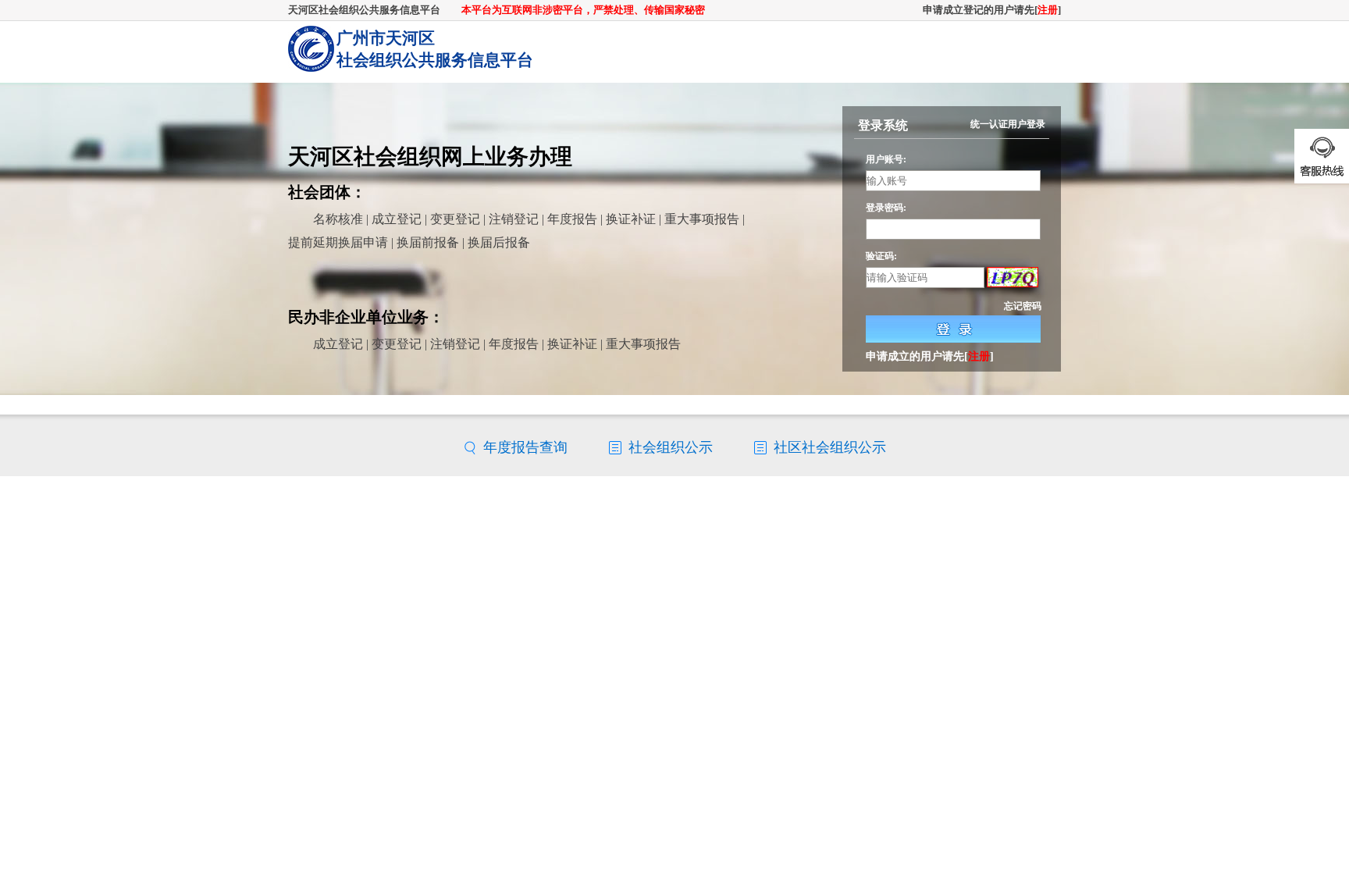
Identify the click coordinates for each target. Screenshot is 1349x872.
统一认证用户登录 (1007, 124)
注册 (1048, 10)
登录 (953, 329)
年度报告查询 (525, 447)
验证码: (881, 256)
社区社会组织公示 (830, 447)
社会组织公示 (670, 447)
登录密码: (886, 207)
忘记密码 (1022, 306)
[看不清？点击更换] (1012, 277)
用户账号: (886, 159)
